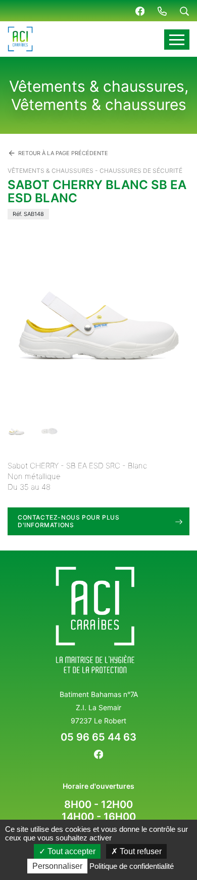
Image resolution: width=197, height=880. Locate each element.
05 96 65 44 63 (98, 737)
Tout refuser (140, 851)
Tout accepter (70, 851)
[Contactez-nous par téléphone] (162, 10)
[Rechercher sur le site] (184, 10)
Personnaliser (57, 866)
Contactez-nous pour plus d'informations (68, 521)
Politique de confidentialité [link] (131, 866)
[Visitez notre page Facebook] (140, 10)
